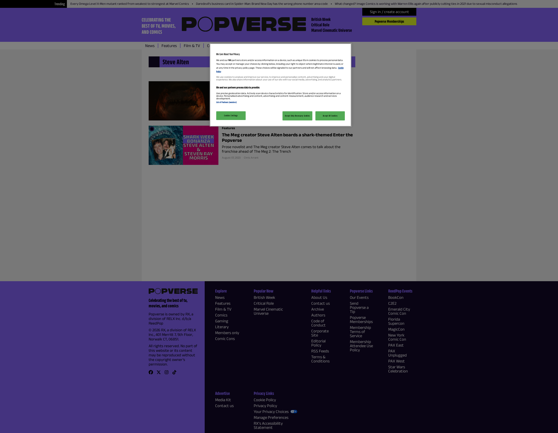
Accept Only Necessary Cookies (297, 115)
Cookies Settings (231, 115)
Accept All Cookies (330, 115)
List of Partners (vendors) (226, 102)
